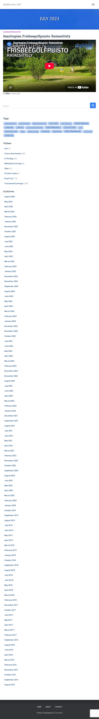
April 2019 (8, 540)
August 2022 (9, 381)
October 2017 (10, 610)
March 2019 (9, 545)
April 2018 (8, 590)
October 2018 (10, 560)
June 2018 (8, 580)
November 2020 (11, 461)
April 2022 (8, 396)
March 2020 (9, 495)
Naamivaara (57, 131)
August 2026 (9, 197)
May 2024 (8, 301)
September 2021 (11, 421)
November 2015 (11, 670)
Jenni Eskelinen (24, 123)
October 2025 (10, 231)
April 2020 (8, 490)
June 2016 (8, 650)
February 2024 (10, 316)
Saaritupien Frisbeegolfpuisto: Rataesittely (37, 36)
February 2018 (10, 600)
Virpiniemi (45, 131)
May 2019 (8, 535)
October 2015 (10, 675)
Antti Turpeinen (66, 123)
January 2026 (10, 222)
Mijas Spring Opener (40, 123)
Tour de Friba (69, 127)
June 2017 (8, 615)
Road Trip (9, 135)
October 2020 (10, 466)
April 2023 (8, 356)
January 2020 (10, 505)
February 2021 (10, 456)
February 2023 (10, 366)
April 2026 (8, 207)
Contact (58, 707)
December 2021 (11, 416)
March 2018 (9, 595)
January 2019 (10, 555)
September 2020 (11, 471)
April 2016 (8, 655)
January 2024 (10, 321)
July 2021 (8, 431)
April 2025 (8, 256)
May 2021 (8, 441)
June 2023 (8, 346)
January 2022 (10, 411)
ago (15, 94)
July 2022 (8, 386)
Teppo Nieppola (81, 123)
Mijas (22, 131)
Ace (6, 148)
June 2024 (8, 296)
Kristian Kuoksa (33, 131)
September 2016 (11, 640)
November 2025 (11, 227)
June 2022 (8, 391)
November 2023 (11, 331)
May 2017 (8, 620)
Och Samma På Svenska (34, 127)
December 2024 (11, 276)
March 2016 (9, 660)
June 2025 (8, 246)
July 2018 (8, 575)
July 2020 (8, 481)
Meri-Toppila (53, 123)
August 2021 (9, 426)
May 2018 (8, 585)
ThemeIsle (58, 713)
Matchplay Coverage (13, 163)
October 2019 (10, 510)
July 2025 (8, 242)
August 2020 (9, 476)
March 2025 (9, 261)
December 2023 (11, 326)
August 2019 (9, 520)
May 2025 (8, 251)
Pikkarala (20, 127)
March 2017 (9, 630)
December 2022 (11, 371)
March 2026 (9, 212)
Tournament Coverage (13, 183)
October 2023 (10, 336)
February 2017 (10, 635)
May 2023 (8, 351)
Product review (10, 173)
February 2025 (10, 266)
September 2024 (11, 286)
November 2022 (11, 376)
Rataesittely (9, 127)
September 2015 (11, 680)
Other (6, 168)
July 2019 (8, 525)
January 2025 (10, 271)
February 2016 (10, 665)
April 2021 (8, 446)
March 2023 (9, 361)
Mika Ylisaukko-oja (72, 131)
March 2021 (9, 451)
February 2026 (10, 217)
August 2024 (9, 291)
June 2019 (8, 530)
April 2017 (8, 625)
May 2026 (8, 202)
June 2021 (8, 436)
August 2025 (9, 236)
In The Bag (88, 131)
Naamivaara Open (11, 131)
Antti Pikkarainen (53, 127)
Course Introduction (12, 32)
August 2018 (9, 570)
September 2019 (11, 515)
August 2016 (9, 645)
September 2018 (11, 565)
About (48, 707)
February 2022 (10, 406)
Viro (81, 127)
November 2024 (11, 281)
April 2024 (8, 306)
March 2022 (9, 401)
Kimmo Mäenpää (11, 123)
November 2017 (11, 605)
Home (39, 707)
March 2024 (9, 311)
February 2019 (10, 550)
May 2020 (8, 486)
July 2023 (8, 341)
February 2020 (10, 501)
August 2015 (9, 685)
